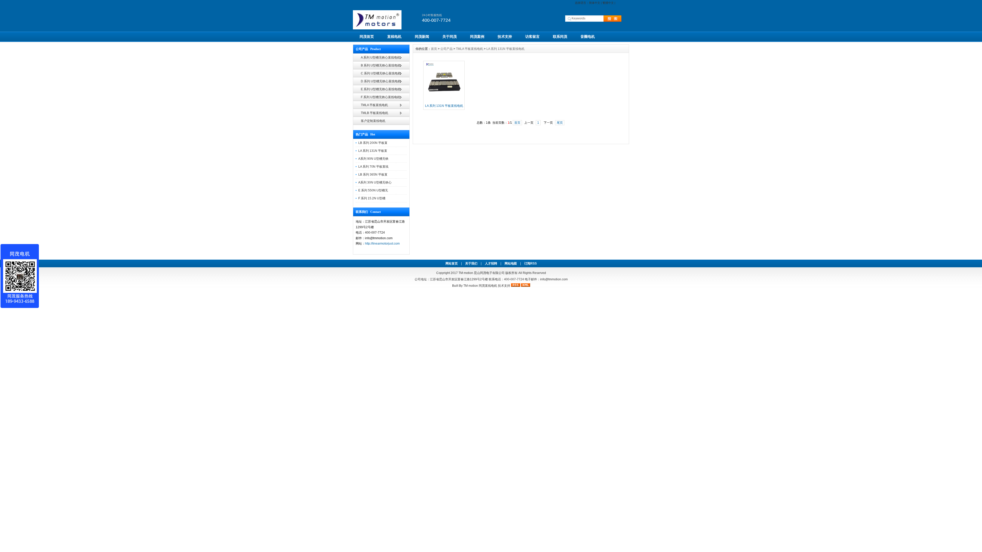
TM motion (466, 273)
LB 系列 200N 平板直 (372, 143)
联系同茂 (560, 36)
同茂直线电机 (488, 286)
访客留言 (532, 36)
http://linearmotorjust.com (382, 243)
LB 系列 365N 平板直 (372, 174)
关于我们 (471, 263)
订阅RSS (530, 263)
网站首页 (451, 263)
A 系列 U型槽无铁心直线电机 (380, 57)
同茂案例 (477, 36)
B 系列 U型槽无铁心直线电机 (380, 65)
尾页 (560, 122)
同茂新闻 (422, 36)
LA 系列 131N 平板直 (372, 151)
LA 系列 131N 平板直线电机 (505, 49)
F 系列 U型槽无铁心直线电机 (380, 97)
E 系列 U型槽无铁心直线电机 (380, 89)
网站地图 (511, 263)
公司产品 (446, 49)
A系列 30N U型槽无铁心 (375, 182)
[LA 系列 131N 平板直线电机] (443, 101)
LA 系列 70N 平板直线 (373, 166)
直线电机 (394, 36)
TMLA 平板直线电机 (374, 105)
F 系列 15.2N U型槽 (371, 198)
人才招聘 (491, 263)
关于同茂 (449, 36)
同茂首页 (367, 36)
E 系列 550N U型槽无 (373, 190)
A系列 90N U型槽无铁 (373, 158)
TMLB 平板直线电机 (374, 113)
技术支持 (505, 36)
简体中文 (594, 2)
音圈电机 (588, 36)
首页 (434, 49)
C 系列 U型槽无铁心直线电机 (381, 73)
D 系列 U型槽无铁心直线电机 (381, 81)
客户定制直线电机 (373, 121)
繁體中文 (608, 2)
